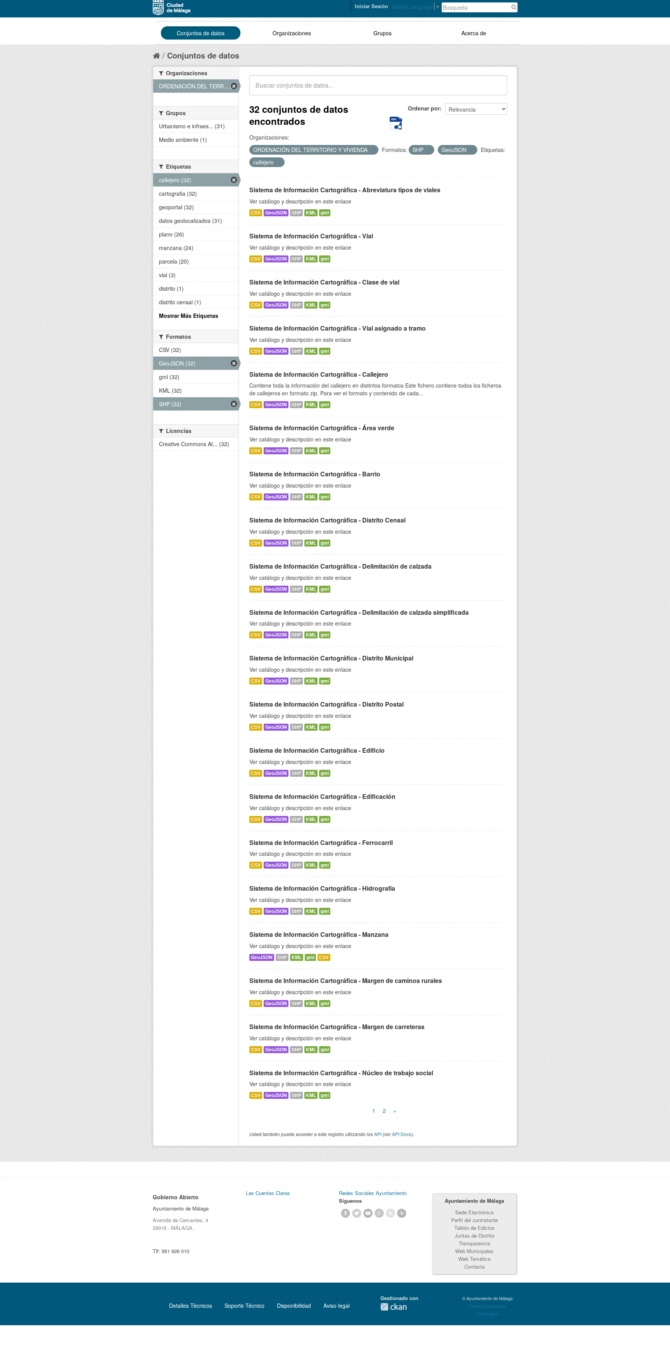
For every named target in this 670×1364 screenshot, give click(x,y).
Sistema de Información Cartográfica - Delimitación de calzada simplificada (359, 612)
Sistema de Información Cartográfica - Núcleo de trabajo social (341, 1072)
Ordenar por (424, 108)
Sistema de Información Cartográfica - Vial (311, 235)
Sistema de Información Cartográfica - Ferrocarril (321, 842)
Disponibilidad (294, 1305)
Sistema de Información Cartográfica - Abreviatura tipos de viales (344, 189)
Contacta (475, 1266)
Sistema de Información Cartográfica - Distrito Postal (326, 704)
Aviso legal (336, 1305)
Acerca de (473, 33)
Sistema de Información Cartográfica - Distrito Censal (327, 520)
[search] (495, 89)
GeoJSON (276, 212)
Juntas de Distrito (474, 1235)
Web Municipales (474, 1251)
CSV (256, 212)
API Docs (401, 1134)
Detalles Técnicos (190, 1305)
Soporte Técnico (244, 1305)
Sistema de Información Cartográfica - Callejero (318, 374)
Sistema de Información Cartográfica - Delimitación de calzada (340, 566)
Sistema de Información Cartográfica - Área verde (321, 427)
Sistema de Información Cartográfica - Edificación (322, 796)
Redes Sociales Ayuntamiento (373, 1193)
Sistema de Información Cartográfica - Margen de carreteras (337, 1026)
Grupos (382, 33)
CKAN (393, 1307)
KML (311, 212)
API (378, 1134)
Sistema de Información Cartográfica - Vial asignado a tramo (337, 328)
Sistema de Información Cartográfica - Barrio (314, 473)
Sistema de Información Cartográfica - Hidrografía (322, 888)
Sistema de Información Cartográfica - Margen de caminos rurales (345, 980)
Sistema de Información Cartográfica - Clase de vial (324, 282)
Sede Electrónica (474, 1212)
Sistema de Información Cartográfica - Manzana (319, 934)
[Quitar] (372, 150)
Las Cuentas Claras (268, 1193)
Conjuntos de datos (200, 33)
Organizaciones (292, 33)
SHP (296, 212)
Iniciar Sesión (371, 6)
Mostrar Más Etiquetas (188, 315)
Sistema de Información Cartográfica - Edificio (317, 750)
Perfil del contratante (474, 1220)
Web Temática (474, 1258)
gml (325, 212)
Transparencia (474, 1243)
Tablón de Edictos (474, 1227)
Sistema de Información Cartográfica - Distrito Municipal (331, 658)
